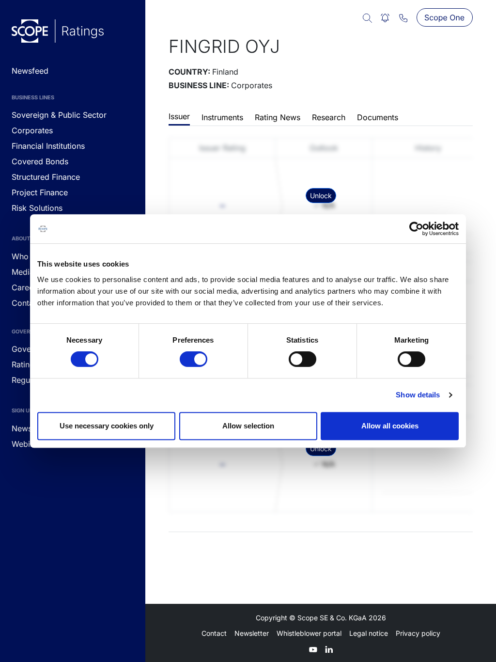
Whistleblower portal (309, 633)
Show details (418, 395)
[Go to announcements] (58, 31)
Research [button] (328, 117)
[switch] (193, 359)
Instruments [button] (222, 117)
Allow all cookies (389, 426)
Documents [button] (377, 117)
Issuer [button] (179, 116)
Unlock (321, 195)
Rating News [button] (277, 117)
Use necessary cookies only (107, 426)
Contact (214, 633)
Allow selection (248, 426)
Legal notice (368, 633)
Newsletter (251, 633)
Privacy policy (418, 633)
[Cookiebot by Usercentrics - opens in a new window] (416, 228)
